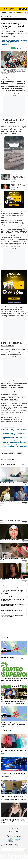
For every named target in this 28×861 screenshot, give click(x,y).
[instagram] (13, 836)
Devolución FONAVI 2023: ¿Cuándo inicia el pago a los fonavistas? (14, 434)
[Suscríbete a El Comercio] (22, 9)
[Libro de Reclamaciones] (17, 840)
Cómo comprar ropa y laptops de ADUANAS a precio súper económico (14, 430)
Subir (13, 849)
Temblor (10, 12)
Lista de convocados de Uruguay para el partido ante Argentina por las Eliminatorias (14, 441)
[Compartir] (25, 48)
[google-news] (20, 836)
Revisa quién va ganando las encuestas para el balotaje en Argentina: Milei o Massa (15, 445)
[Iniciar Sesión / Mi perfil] (25, 9)
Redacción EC (6, 77)
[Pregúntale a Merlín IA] (25, 850)
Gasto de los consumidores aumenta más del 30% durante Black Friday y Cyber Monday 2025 (13, 751)
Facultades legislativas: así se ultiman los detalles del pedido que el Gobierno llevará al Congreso (12, 586)
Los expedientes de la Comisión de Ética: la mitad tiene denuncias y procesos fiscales (12, 604)
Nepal (14, 12)
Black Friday (12, 453)
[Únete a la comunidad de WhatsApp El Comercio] (13, 48)
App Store (10, 831)
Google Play (17, 831)
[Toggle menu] (2, 9)
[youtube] (15, 836)
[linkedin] (17, 836)
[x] (10, 836)
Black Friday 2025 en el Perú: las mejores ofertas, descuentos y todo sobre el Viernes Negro (13, 820)
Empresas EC (19, 12)
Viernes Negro (20, 453)
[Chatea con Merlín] (20, 9)
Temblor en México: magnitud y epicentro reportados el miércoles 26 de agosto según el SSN (13, 724)
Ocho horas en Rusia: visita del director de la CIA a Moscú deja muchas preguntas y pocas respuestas (11, 609)
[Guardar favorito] (23, 48)
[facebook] (8, 836)
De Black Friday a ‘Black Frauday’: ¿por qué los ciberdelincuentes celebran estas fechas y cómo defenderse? (13, 774)
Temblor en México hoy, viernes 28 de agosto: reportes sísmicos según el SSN (12, 658)
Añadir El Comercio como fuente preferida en (14, 19)
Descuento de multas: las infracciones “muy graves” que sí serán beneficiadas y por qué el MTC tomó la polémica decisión (12, 592)
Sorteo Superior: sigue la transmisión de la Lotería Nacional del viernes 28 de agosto (13, 702)
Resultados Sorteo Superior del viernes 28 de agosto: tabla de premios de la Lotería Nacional (14, 680)
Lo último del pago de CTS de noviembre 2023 (14, 437)
